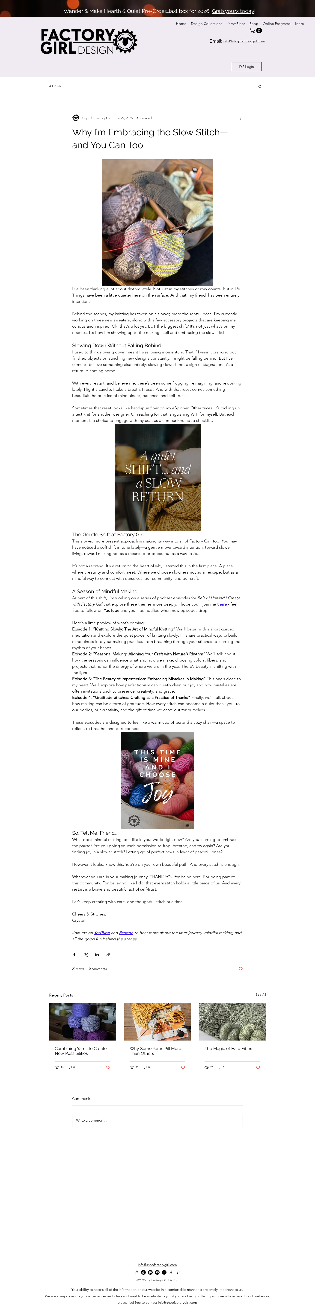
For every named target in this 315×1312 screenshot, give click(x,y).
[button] (256, 30)
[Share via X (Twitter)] (85, 954)
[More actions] (240, 118)
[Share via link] (108, 954)
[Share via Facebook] (74, 954)
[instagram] (136, 1272)
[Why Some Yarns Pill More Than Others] (157, 1022)
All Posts (55, 86)
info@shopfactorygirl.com (177, 1302)
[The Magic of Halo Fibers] (232, 1022)
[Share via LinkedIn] (97, 954)
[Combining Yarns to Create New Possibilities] (82, 1022)
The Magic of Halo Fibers (229, 1048)
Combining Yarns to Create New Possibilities (81, 1051)
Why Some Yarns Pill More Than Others (155, 1051)
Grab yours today (233, 11)
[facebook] (171, 1272)
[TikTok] (143, 1272)
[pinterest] (178, 1272)
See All (261, 994)
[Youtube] (157, 1272)
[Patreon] (150, 1272)
